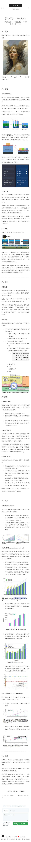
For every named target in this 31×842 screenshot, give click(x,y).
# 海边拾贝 (21, 791)
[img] (15, 57)
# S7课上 (15, 791)
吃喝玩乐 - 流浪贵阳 (23, 796)
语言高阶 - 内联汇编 (8, 796)
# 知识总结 (9, 791)
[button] (2, 7)
